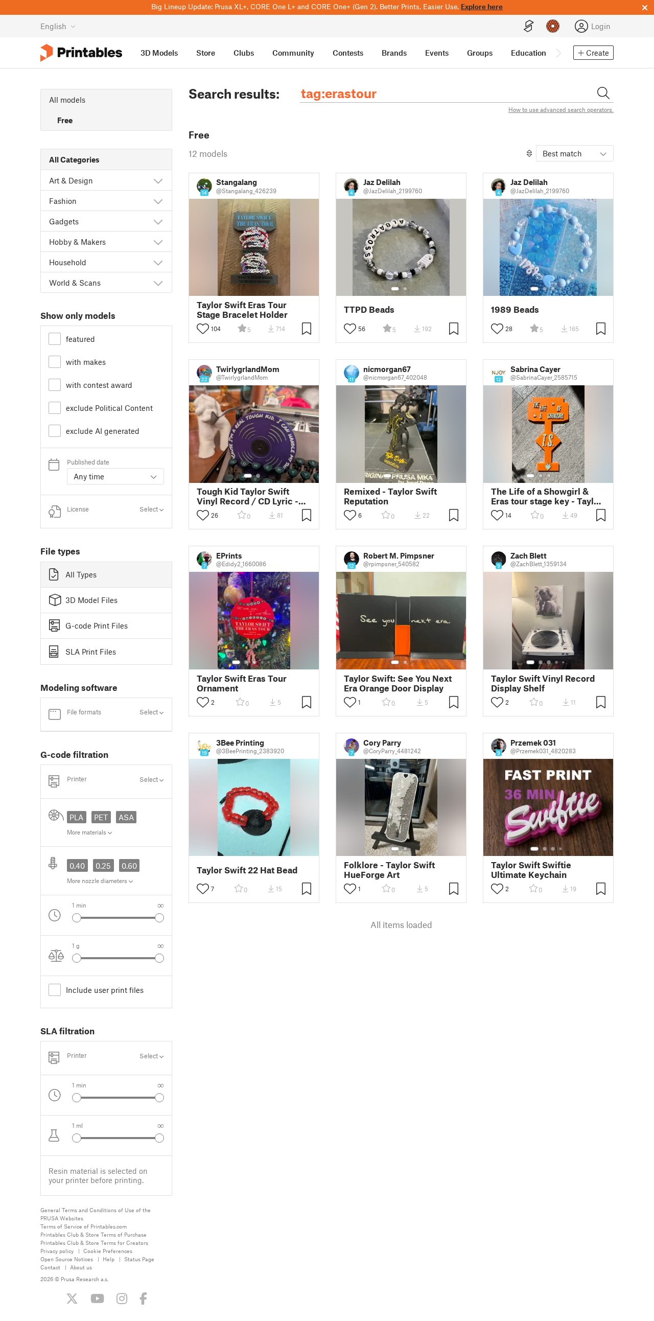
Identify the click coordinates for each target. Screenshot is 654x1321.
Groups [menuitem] (480, 52)
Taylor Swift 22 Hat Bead (247, 870)
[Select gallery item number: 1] (395, 289)
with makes (86, 361)
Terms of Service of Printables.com (83, 1226)
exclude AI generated (102, 430)
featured (80, 338)
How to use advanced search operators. (561, 109)
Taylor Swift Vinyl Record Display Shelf (543, 683)
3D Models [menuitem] (159, 52)
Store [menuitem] (205, 52)
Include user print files (105, 989)
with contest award (99, 384)
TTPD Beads (369, 309)
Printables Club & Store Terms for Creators (94, 1242)
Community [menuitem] (293, 52)
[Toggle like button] (203, 328)
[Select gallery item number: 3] (553, 289)
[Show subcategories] (158, 180)
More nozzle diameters (98, 880)
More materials (87, 832)
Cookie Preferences (107, 1250)
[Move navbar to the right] (558, 52)
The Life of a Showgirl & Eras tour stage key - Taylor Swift (546, 496)
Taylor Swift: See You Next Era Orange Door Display (398, 683)
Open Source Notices (66, 1259)
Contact (50, 1267)
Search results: (234, 93)
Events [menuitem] (437, 52)
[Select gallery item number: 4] (561, 289)
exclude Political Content (109, 407)
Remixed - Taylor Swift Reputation (390, 496)
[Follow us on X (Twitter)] (72, 1298)
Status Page (139, 1259)
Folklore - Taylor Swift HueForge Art (389, 869)
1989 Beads (515, 309)
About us (81, 1267)
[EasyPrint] (528, 26)
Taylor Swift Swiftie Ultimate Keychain (531, 869)
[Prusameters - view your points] (552, 26)
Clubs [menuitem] (243, 52)
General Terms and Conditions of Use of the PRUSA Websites (95, 1214)
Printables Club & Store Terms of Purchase (93, 1234)
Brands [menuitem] (394, 52)
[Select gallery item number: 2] (405, 289)
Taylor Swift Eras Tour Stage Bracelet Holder (242, 309)
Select (149, 509)
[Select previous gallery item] (76, 917)
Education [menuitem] (528, 52)
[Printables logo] (81, 53)
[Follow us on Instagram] (121, 1298)
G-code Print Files (96, 625)
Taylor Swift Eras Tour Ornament (242, 683)
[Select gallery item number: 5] (564, 476)
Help (108, 1259)
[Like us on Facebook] (143, 1298)
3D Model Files (91, 600)
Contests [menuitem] (348, 52)
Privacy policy (57, 1250)
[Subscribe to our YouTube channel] (97, 1298)
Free (65, 120)
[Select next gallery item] (159, 917)
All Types (81, 574)
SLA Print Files (90, 651)
